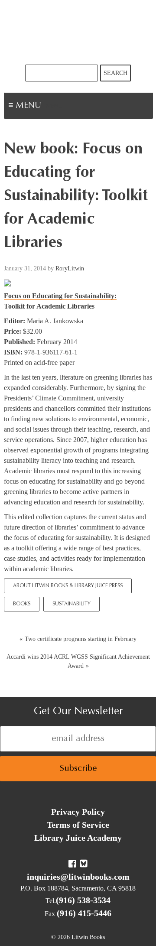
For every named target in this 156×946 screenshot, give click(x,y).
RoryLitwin (69, 268)
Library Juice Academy (78, 837)
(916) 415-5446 (84, 913)
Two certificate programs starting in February (80, 639)
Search (115, 73)
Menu (55, 107)
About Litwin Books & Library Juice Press (68, 585)
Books (21, 604)
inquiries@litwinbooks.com (78, 876)
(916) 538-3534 (83, 900)
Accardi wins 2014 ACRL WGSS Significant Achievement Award (78, 661)
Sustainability (71, 604)
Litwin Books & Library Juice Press (78, 32)
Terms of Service (78, 824)
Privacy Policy (78, 811)
